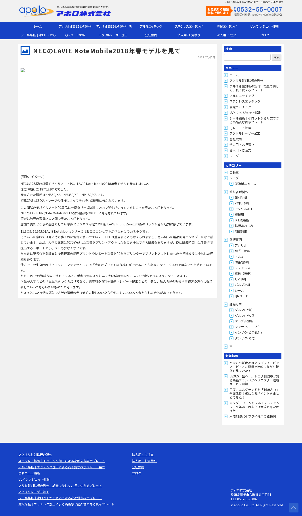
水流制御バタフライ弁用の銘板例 (252, 416)
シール (239, 290)
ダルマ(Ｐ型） (244, 310)
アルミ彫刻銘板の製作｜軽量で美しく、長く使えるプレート (114, 26)
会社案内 (151, 35)
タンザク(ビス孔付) (248, 332)
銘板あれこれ (244, 225)
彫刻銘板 (241, 197)
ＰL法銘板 (242, 220)
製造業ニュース (245, 183)
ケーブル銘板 (244, 321)
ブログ (264, 35)
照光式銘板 (242, 251)
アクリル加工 (244, 209)
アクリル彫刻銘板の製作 (75, 26)
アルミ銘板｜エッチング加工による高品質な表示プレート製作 (61, 467)
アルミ (239, 256)
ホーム (37, 26)
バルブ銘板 (242, 284)
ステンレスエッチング (189, 26)
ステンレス (242, 268)
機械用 (239, 214)
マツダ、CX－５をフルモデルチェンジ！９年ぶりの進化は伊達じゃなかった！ (254, 407)
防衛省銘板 (242, 262)
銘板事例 (235, 239)
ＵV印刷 (240, 279)
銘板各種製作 (238, 192)
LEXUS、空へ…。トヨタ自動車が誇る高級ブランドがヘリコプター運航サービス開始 (254, 380)
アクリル (241, 245)
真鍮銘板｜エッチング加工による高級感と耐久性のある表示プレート (66, 504)
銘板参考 (235, 304)
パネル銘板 (242, 203)
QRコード (241, 296)
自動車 (234, 172)
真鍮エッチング (227, 26)
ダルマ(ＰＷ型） (246, 315)
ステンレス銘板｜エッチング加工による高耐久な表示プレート (61, 461)
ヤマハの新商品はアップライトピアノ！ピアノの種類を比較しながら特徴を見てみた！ (254, 367)
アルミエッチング (151, 26)
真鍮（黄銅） (244, 273)
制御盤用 (241, 231)
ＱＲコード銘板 (75, 35)
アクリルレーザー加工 (113, 35)
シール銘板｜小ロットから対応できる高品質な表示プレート (38, 35)
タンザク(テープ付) (248, 327)
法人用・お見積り (189, 35)
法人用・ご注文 (227, 35)
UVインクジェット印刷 (264, 26)
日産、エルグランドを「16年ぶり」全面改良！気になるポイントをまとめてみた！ (254, 393)
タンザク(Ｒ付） (246, 338)
